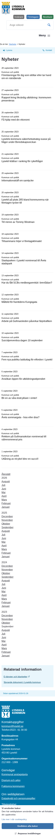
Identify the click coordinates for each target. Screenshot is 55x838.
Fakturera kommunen (13, 786)
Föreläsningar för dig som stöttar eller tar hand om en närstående (26, 76)
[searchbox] (29, 25)
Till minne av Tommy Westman (18, 222)
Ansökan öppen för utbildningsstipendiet (23, 379)
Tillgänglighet (9, 804)
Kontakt (49, 50)
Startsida (12, 44)
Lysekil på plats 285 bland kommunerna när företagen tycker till (25, 201)
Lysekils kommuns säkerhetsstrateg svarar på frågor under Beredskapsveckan (26, 140)
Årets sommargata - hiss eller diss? (20, 417)
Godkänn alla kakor (27, 826)
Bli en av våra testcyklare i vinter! (19, 398)
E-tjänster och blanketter (27, 676)
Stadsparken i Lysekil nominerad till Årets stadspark (24, 262)
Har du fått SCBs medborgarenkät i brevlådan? (27, 282)
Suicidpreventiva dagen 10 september (22, 340)
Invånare (19, 17)
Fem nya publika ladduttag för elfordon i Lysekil (27, 359)
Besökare (48, 17)
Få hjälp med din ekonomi (16, 119)
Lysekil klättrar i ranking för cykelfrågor (22, 161)
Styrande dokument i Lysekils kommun (22, 682)
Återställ (6, 474)
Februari (6, 503)
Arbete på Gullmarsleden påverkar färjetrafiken (27, 321)
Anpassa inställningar (29, 833)
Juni (4, 488)
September (7, 527)
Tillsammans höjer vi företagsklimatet (22, 241)
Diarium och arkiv (11, 780)
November (7, 520)
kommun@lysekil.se (12, 726)
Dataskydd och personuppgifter (18, 798)
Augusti (6, 481)
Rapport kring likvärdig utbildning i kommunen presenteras (26, 99)
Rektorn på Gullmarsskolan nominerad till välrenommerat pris (24, 438)
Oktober (6, 523)
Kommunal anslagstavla (15, 774)
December (7, 516)
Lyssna (9, 50)
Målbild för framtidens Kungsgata (19, 302)
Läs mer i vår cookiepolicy (14, 819)
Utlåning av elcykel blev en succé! (20, 459)
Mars (4, 499)
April (4, 496)
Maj (4, 492)
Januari (6, 507)
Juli (3, 485)
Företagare (33, 17)
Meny (42, 35)
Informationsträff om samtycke (18, 180)
